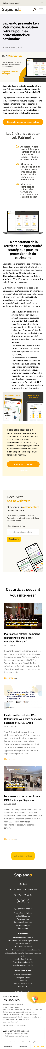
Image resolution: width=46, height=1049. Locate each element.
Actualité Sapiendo (23, 916)
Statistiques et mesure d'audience (16, 1036)
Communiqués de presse (23, 922)
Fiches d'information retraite (23, 962)
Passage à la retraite (23, 978)
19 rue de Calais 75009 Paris (25, 890)
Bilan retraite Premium (23, 944)
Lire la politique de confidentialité (14, 1025)
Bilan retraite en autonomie (23, 938)
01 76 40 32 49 (25, 895)
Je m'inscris (14, 539)
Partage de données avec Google (16, 1034)
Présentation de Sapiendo (23, 913)
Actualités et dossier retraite (23, 965)
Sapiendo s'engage (23, 925)
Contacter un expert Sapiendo (23, 465)
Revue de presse (23, 919)
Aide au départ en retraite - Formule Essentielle (23, 950)
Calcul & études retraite (23, 975)
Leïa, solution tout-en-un (23, 984)
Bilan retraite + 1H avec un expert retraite (23, 941)
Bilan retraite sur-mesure (23, 947)
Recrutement (23, 928)
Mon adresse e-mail (16, 526)
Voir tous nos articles (23, 856)
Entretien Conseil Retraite (23, 959)
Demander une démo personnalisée (23, 122)
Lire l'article (9, 678)
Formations (23, 981)
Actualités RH (23, 987)
